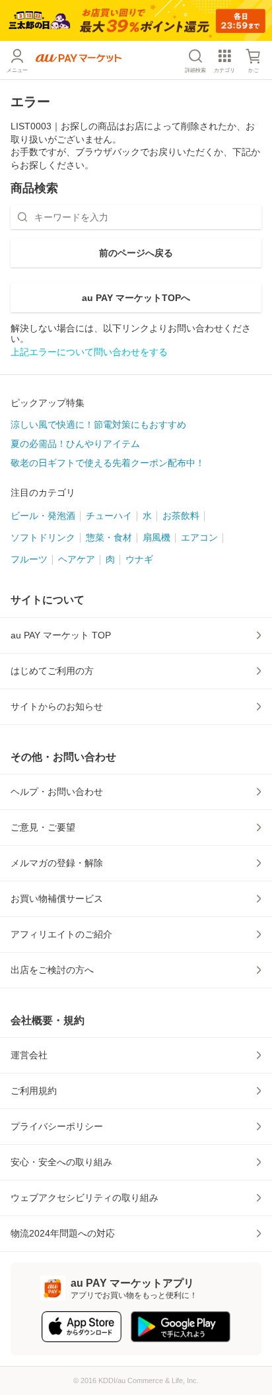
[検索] (22, 217)
